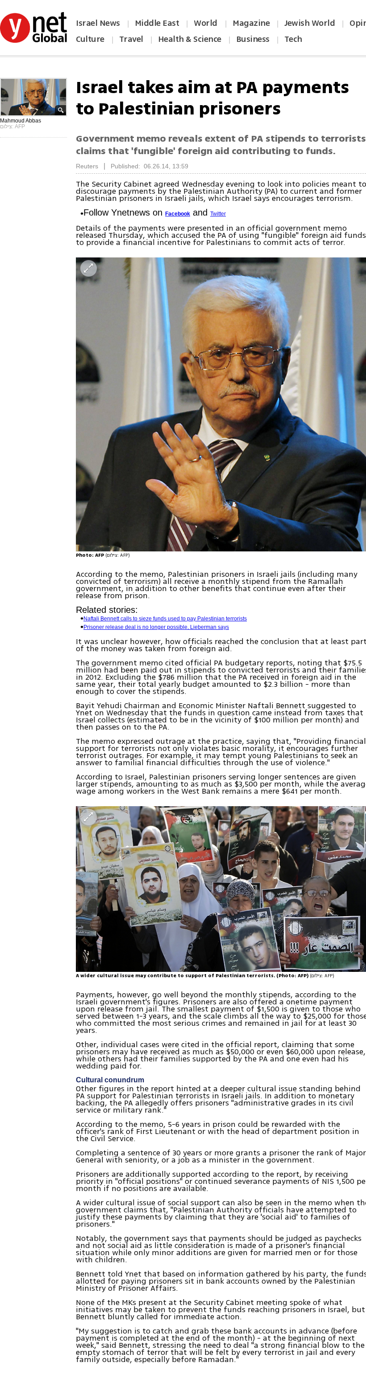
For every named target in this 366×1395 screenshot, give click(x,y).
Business (253, 39)
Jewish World (309, 23)
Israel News (98, 23)
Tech (293, 39)
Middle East (157, 23)
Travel (131, 39)
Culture (90, 39)
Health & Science (189, 39)
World (206, 23)
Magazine (251, 23)
